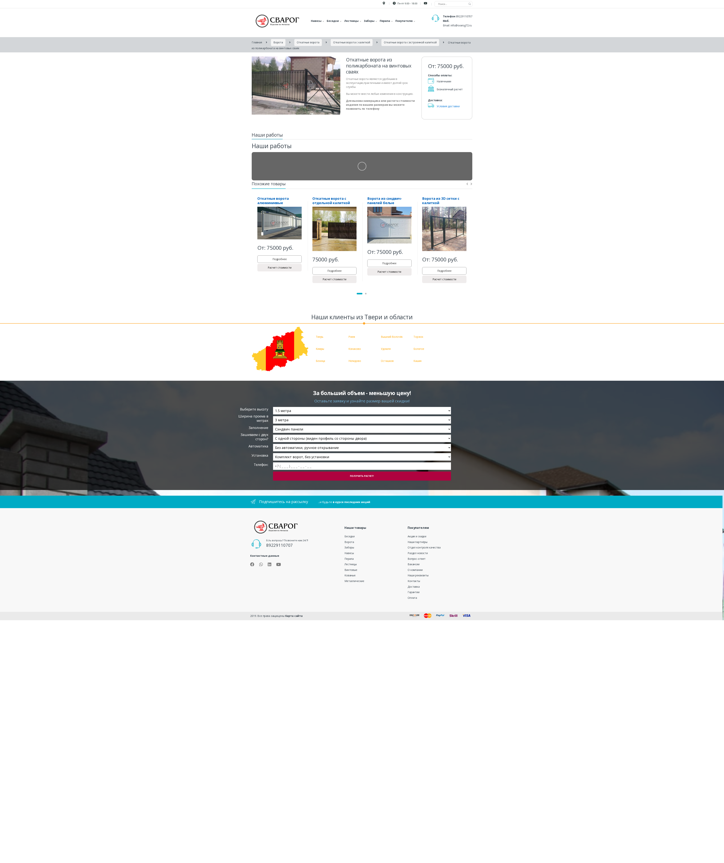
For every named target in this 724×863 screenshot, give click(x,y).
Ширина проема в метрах (253, 418)
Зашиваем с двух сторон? (254, 437)
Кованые (350, 575)
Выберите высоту (254, 409)
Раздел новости (418, 553)
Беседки (349, 536)
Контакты (414, 581)
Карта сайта (294, 616)
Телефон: (261, 465)
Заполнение (258, 428)
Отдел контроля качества (424, 547)
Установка (260, 455)
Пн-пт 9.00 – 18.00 (407, 3)
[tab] (267, 135)
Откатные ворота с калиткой (351, 42)
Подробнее (279, 259)
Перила (349, 559)
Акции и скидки (417, 536)
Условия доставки (448, 106)
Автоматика (258, 446)
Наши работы (267, 135)
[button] (359, 293)
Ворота (278, 42)
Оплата (412, 598)
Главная (257, 42)
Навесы (349, 553)
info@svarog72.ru (461, 25)
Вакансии (414, 564)
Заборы (349, 547)
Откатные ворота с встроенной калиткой (410, 42)
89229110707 (464, 16)
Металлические (354, 581)
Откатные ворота (308, 42)
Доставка (414, 586)
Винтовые (350, 570)
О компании (415, 570)
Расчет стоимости (279, 267)
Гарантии (414, 592)
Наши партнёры (417, 542)
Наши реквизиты (418, 575)
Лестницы (350, 564)
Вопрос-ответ (417, 559)
